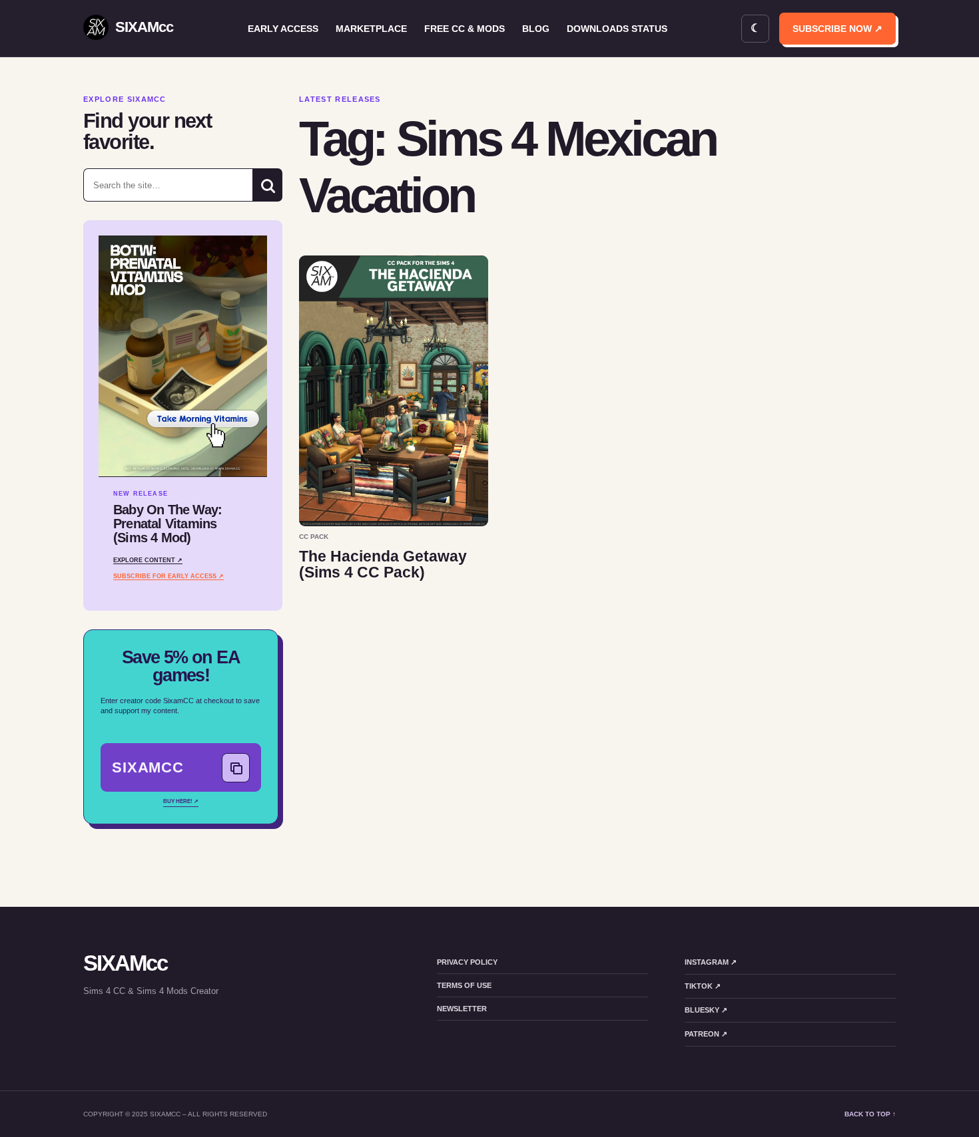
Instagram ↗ (711, 962)
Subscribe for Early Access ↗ (168, 576)
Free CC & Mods (464, 28)
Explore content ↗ (147, 560)
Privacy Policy (467, 962)
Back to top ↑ (870, 1114)
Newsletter (462, 1009)
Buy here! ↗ (180, 801)
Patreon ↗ (706, 1034)
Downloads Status (617, 28)
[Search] (267, 185)
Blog (535, 28)
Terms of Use (464, 985)
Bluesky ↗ (706, 1010)
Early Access (283, 28)
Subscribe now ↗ (837, 28)
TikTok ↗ (703, 986)
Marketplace (371, 28)
